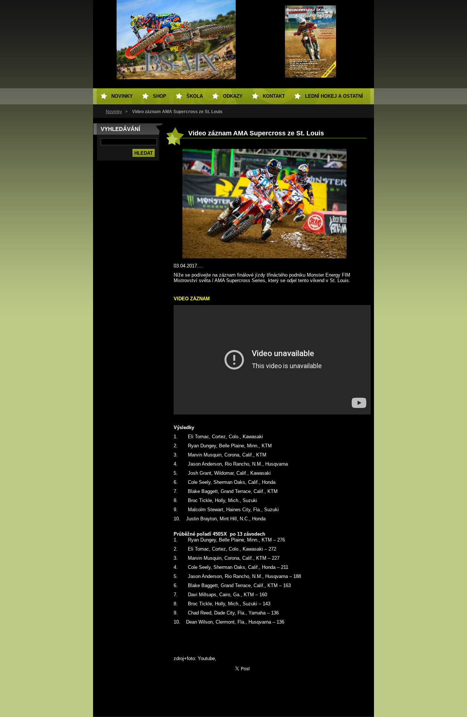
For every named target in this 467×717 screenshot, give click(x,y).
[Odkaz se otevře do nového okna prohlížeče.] (264, 256)
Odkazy (233, 96)
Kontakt (274, 96)
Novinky (114, 111)
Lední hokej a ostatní (334, 96)
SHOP (159, 96)
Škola (194, 96)
